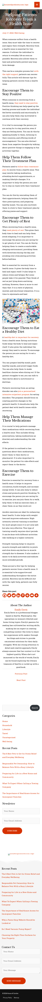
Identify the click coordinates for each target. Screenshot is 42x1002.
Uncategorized (8, 737)
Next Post (21, 680)
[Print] (27, 595)
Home (5, 721)
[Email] (32, 595)
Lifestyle (6, 729)
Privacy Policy (7, 998)
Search (35, 708)
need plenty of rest (15, 230)
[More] (36, 595)
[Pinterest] (23, 595)
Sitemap (16, 998)
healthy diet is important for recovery (21, 337)
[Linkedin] (18, 595)
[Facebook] (5, 595)
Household (7, 725)
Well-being (19, 33)
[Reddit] (14, 595)
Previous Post (21, 674)
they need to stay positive (26, 103)
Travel (5, 733)
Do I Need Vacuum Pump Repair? (16, 929)
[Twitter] (9, 595)
